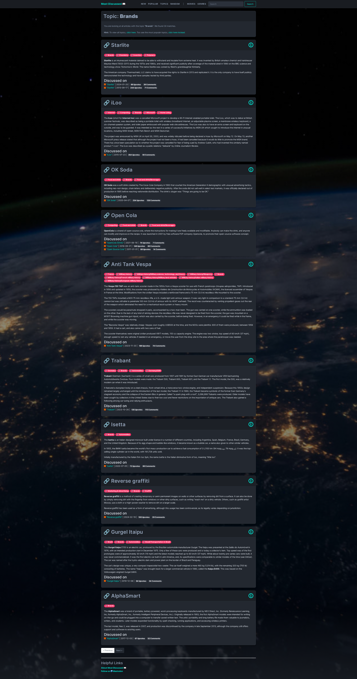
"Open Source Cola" (116, 249)
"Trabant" (111, 409)
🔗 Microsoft (149, 113)
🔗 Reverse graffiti (126, 481)
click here (131, 32)
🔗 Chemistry (122, 55)
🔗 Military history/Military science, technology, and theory (159, 274)
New (143, 4)
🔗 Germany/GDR (153, 371)
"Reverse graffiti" (114, 517)
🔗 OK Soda (118, 170)
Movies (191, 4)
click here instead (176, 32)
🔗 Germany (110, 371)
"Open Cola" (112, 246)
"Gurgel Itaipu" (113, 581)
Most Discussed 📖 (113, 3)
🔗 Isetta (114, 424)
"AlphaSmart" (113, 638)
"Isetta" (110, 466)
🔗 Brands (109, 55)
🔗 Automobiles (136, 371)
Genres (201, 4)
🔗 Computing (124, 113)
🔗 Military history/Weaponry (200, 274)
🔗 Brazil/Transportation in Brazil (156, 542)
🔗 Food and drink (112, 180)
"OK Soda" (111, 200)
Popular (153, 4)
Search (250, 4)
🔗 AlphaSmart (121, 596)
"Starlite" (110, 84)
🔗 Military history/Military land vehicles (160, 277)
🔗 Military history (124, 274)
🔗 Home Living (164, 113)
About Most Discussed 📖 (113, 668)
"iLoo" (109, 155)
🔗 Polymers (149, 55)
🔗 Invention (136, 55)
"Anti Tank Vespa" (115, 346)
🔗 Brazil (108, 542)
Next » (119, 650)
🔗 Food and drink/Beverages (147, 180)
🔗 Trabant (117, 360)
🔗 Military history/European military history (123, 281)
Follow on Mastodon (112, 671)
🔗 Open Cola (120, 215)
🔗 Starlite (116, 45)
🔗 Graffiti (146, 491)
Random (175, 4)
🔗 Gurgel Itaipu (123, 532)
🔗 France (109, 274)
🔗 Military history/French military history (122, 277)
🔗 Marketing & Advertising (116, 491)
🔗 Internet (110, 113)
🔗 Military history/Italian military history (196, 277)
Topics (164, 4)
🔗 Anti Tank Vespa (127, 264)
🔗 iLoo (112, 103)
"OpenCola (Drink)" (115, 242)
